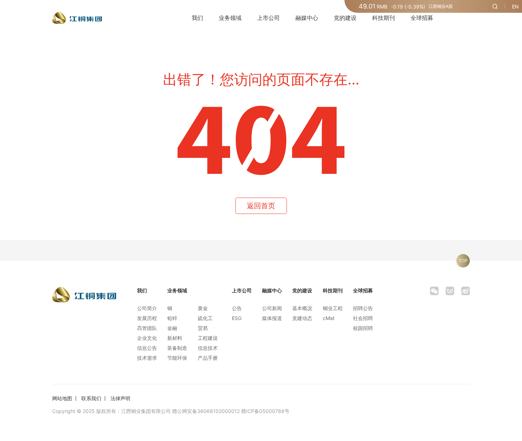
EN (515, 7)
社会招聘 (363, 318)
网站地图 (62, 398)
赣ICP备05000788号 (265, 411)
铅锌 (172, 318)
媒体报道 (272, 318)
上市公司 (268, 17)
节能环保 (177, 358)
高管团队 (147, 328)
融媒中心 (306, 17)
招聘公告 (363, 308)
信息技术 (208, 348)
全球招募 (421, 17)
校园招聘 (363, 328)
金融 (172, 328)
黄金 (203, 308)
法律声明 (120, 398)
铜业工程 (333, 308)
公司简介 (147, 308)
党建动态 (302, 318)
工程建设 (208, 338)
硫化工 (205, 318)
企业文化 (147, 338)
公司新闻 (272, 308)
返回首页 (261, 206)
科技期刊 (383, 17)
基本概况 (302, 308)
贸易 (203, 328)
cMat (329, 318)
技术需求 (147, 358)
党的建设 (345, 17)
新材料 (174, 338)
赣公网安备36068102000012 (206, 411)
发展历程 (147, 318)
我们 (197, 17)
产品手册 (208, 358)
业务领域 (230, 17)
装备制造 (177, 348)
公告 (237, 308)
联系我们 (91, 398)
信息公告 (147, 348)
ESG (236, 318)
